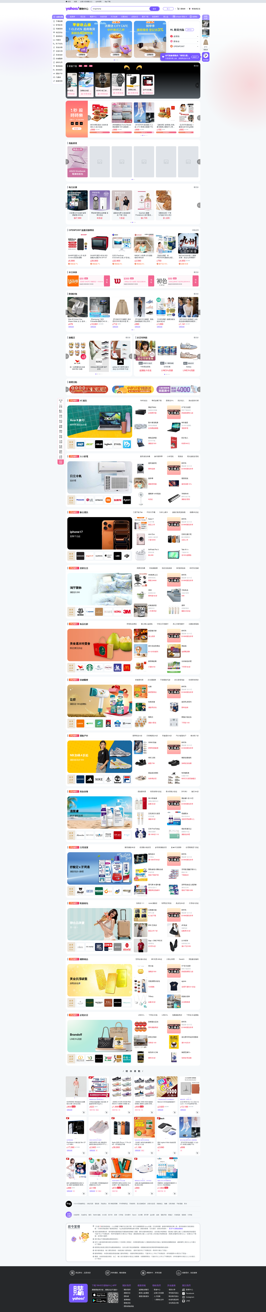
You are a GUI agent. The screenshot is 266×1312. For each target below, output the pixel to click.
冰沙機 (140, 1215)
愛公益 (165, 16)
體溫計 (170, 1215)
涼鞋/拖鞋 (172, 1203)
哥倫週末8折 (167, 735)
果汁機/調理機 (112, 1203)
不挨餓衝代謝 (165, 680)
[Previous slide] (67, 1086)
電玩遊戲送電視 (193, 456)
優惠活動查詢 (144, 1296)
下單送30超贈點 (192, 1015)
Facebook (190, 1293)
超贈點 (194, 16)
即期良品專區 (132, 624)
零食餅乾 (132, 1203)
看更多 (206, 49)
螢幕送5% (170, 400)
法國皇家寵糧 (194, 624)
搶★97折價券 (176, 847)
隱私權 (126, 1296)
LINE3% (141, 1015)
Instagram (190, 1297)
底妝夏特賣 (142, 791)
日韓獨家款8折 (152, 735)
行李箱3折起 (194, 903)
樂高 (90, 1215)
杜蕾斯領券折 (194, 680)
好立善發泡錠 (179, 680)
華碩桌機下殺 (157, 400)
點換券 (72, 16)
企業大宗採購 (159, 1293)
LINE (188, 1301)
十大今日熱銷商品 (79, 1203)
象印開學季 (158, 456)
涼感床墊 (76, 1215)
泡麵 (165, 1203)
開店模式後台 (174, 1296)
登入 (168, 9)
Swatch (181, 959)
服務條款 (127, 1299)
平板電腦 (179, 1203)
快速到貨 (103, 16)
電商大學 (172, 1289)
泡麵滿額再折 (177, 1015)
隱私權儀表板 (129, 1306)
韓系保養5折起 (156, 791)
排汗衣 (110, 1215)
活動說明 (195, 230)
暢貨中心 (93, 16)
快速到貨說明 (174, 1299)
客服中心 (157, 1289)
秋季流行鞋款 (167, 903)
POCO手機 (151, 512)
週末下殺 (145, 16)
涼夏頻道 (124, 16)
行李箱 (121, 1215)
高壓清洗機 (141, 568)
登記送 (82, 16)
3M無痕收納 (180, 568)
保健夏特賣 (139, 680)
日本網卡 (128, 1215)
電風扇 (180, 456)
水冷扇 (104, 1215)
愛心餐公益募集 (147, 624)
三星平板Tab (138, 512)
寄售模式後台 (174, 1293)
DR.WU (184, 791)
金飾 (157, 1215)
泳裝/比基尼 (151, 1203)
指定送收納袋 (167, 568)
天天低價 (114, 16)
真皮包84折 (180, 903)
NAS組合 (143, 400)
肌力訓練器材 (141, 1203)
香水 (185, 1203)
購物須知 (127, 1303)
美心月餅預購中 (178, 624)
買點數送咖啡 (194, 959)
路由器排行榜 (194, 400)
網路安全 (127, 1293)
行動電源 (177, 1215)
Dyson (134, 1215)
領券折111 (140, 903)
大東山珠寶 (170, 959)
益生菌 (152, 1215)
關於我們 (127, 1289)
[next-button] (198, 389)
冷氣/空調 (90, 1203)
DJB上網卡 (163, 512)
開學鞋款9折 (137, 735)
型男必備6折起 (141, 959)
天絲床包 (84, 1215)
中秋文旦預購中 (163, 624)
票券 (115, 1215)
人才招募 (157, 1296)
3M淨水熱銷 (194, 568)
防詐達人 (181, 400)
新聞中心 (189, 1289)
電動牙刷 (164, 1215)
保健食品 (160, 1203)
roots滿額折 (152, 903)
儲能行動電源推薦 (178, 512)
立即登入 (189, 30)
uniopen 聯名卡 (181, 16)
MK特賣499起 (156, 959)
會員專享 (155, 16)
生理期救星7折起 (192, 847)
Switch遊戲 (96, 1215)
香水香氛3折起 (171, 791)
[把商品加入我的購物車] (84, 1112)
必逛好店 (134, 16)
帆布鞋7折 (195, 735)
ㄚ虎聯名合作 (159, 1299)
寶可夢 (146, 1215)
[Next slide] (85, 1086)
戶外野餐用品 (123, 1203)
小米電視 (170, 456)
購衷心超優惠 (144, 1293)
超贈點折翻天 (144, 1289)
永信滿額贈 (152, 680)
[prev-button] (67, 389)
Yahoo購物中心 (77, 8)
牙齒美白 (104, 1203)
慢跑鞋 (184, 1215)
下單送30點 (153, 1015)
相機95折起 (194, 512)
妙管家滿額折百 (161, 847)
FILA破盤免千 (181, 735)
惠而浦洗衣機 (145, 456)
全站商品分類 (174, 1303)
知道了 (195, 57)
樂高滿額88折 (130, 847)
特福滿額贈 (153, 568)
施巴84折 (195, 791)
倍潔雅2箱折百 (145, 847)
